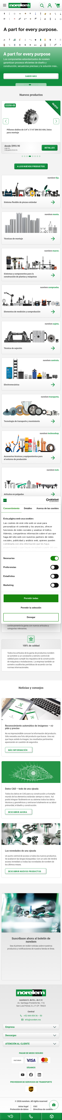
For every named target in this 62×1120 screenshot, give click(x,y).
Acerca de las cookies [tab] (47, 508)
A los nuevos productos (31, 166)
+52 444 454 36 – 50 (32, 1015)
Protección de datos (19, 1109)
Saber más (29, 76)
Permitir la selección (31, 607)
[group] (31, 127)
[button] (24, 84)
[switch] (54, 567)
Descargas (10, 1035)
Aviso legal (23, 1106)
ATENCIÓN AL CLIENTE (17, 1043)
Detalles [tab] (28, 508)
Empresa (10, 1027)
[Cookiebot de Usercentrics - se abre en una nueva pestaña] (46, 500)
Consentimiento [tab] (11, 508)
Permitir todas (31, 598)
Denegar (31, 617)
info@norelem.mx (33, 1020)
